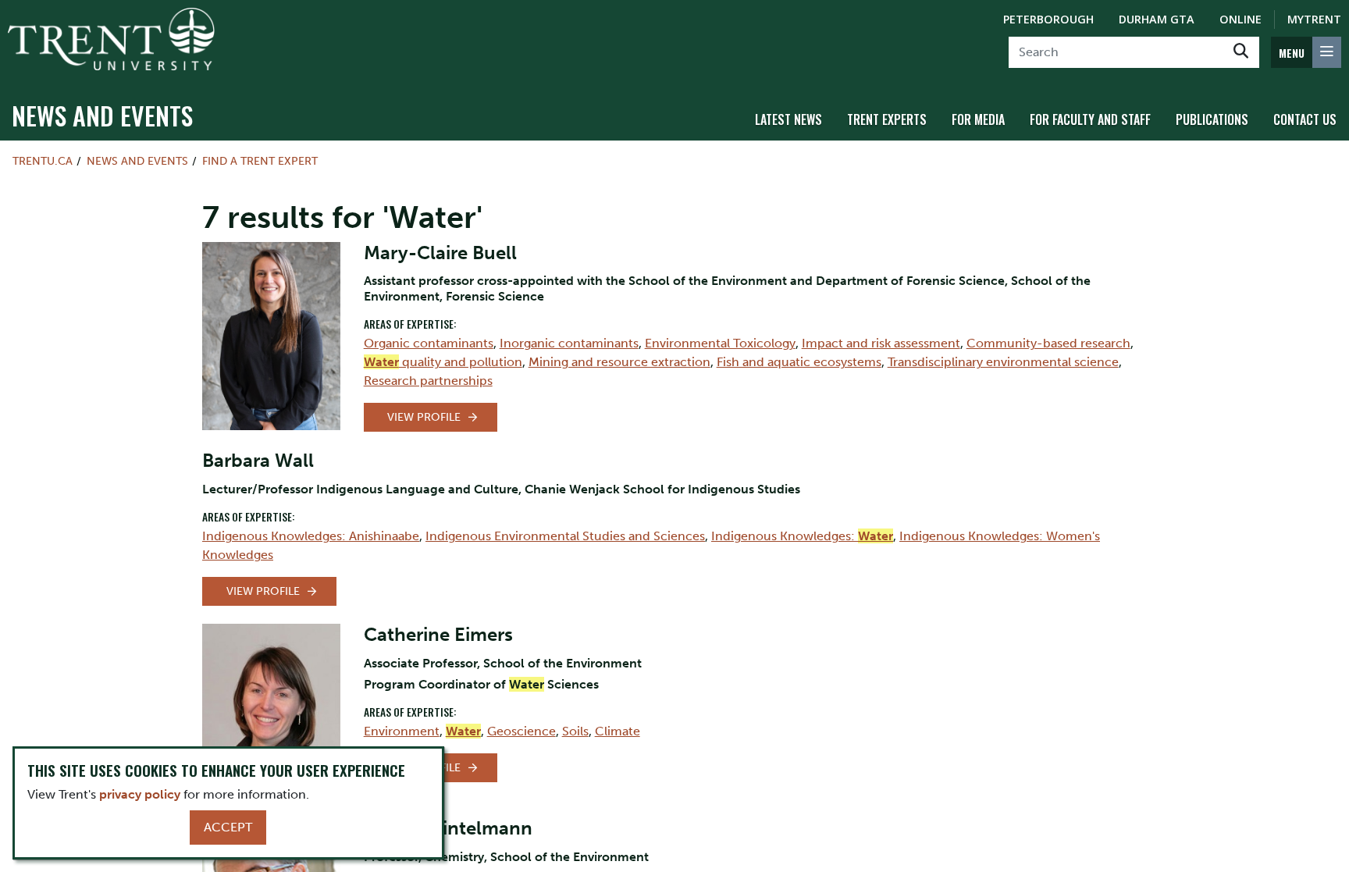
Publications (1212, 119)
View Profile (424, 417)
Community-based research (1048, 343)
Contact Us (1305, 119)
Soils (575, 731)
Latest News (788, 119)
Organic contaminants (428, 343)
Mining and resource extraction (619, 361)
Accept (228, 827)
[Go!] (1241, 52)
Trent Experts (887, 119)
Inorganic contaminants (569, 343)
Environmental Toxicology (720, 343)
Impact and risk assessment (881, 343)
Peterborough (1048, 19)
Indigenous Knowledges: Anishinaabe (310, 536)
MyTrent (1314, 19)
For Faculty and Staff (1090, 119)
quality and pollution (443, 361)
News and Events (102, 115)
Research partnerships (428, 380)
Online (1240, 19)
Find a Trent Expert (260, 161)
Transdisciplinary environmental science (1003, 361)
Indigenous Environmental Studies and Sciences (565, 536)
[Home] (111, 39)
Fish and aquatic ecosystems (799, 361)
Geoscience (521, 731)
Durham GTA (1156, 19)
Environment (402, 731)
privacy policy (139, 794)
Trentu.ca (42, 161)
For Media (978, 119)
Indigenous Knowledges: (802, 536)
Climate (617, 731)
